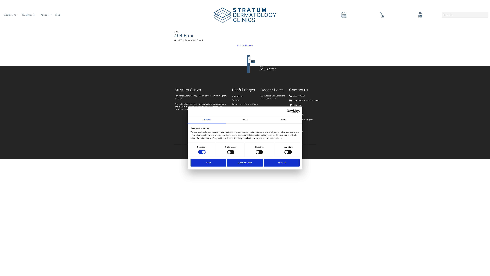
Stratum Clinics (188, 89)
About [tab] (283, 119)
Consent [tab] (207, 119)
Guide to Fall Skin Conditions (273, 96)
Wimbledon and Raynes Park (303, 120)
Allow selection (245, 163)
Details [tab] (245, 119)
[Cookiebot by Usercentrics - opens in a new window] (288, 111)
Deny (208, 163)
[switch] (230, 152)
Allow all (282, 163)
